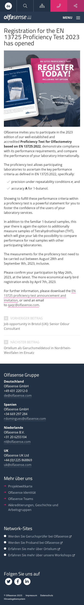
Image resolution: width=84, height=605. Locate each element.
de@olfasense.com (18, 395)
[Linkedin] (26, 581)
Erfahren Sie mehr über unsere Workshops (39, 555)
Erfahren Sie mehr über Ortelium (32, 549)
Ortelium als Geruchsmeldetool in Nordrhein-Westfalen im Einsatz (37, 350)
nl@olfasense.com (17, 442)
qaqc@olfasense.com (23, 305)
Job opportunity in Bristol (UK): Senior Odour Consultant (37, 326)
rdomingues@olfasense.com (25, 418)
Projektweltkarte (20, 486)
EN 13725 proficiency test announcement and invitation (40, 295)
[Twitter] (8, 581)
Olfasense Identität (22, 492)
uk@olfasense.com (17, 465)
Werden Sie (38, 536)
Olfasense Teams (20, 499)
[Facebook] (17, 581)
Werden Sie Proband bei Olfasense (33, 542)
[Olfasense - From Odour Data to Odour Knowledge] (17, 18)
